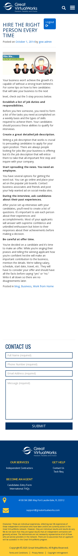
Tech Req (58, 471)
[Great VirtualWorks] (20, 4)
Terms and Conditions (18, 552)
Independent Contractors (19, 468)
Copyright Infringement (58, 552)
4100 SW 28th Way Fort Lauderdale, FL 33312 (41, 500)
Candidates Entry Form (19, 485)
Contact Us (58, 468)
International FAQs (20, 488)
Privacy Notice (38, 552)
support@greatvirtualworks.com (43, 510)
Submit (39, 426)
